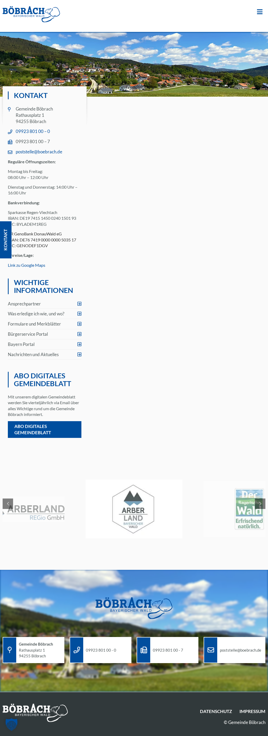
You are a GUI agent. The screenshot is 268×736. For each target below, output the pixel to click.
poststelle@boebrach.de (39, 151)
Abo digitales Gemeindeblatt (32, 429)
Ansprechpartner (24, 303)
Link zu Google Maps (26, 265)
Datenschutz (216, 711)
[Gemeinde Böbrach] (31, 14)
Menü (259, 12)
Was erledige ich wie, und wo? (36, 313)
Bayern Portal (21, 344)
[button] (11, 724)
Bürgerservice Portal (28, 334)
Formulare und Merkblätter (34, 324)
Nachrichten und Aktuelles (33, 354)
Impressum (252, 711)
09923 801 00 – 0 (33, 131)
